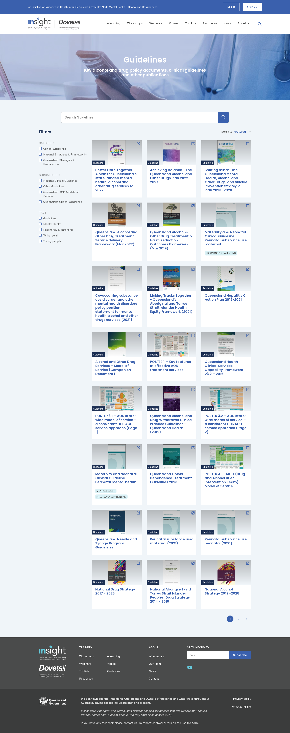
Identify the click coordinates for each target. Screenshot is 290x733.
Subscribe (240, 655)
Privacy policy (242, 698)
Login (231, 7)
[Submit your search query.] (223, 117)
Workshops (135, 23)
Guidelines (113, 671)
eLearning (113, 23)
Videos (173, 23)
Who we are (156, 656)
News (227, 23)
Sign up (252, 7)
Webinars (155, 23)
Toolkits (190, 23)
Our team (155, 663)
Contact (154, 678)
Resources (210, 23)
